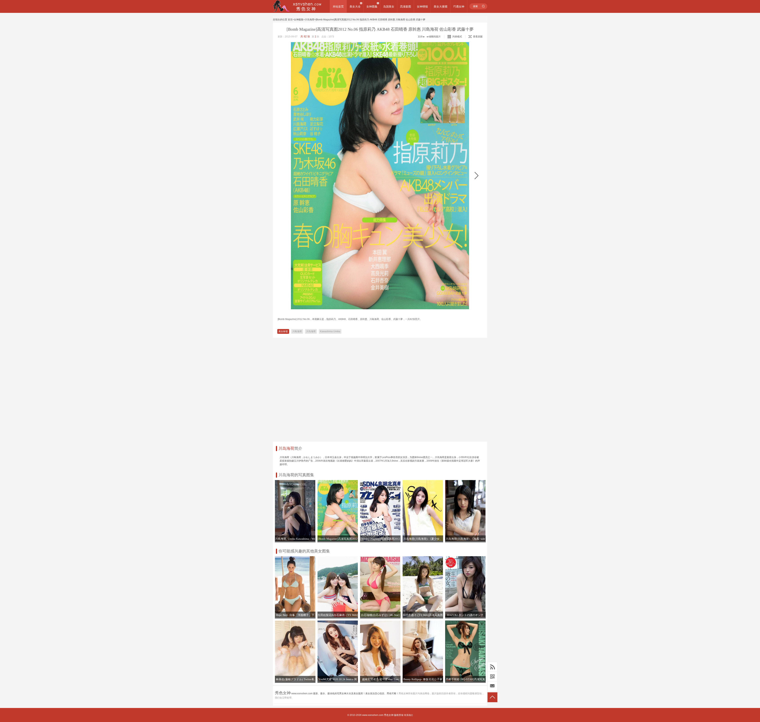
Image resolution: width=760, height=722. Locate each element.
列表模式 (457, 36)
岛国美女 (388, 6)
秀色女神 (388, 715)
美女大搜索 (440, 6)
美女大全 (355, 6)
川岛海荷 (309, 19)
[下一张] (476, 176)
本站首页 (338, 6)
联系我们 (408, 715)
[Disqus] (380, 388)
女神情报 (422, 6)
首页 (290, 19)
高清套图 (405, 6)
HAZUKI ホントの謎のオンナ (465, 615)
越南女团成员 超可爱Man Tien (380, 679)
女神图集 (371, 6)
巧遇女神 (458, 6)
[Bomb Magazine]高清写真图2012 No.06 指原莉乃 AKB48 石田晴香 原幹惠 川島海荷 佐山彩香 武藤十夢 (370, 19)
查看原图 (478, 36)
